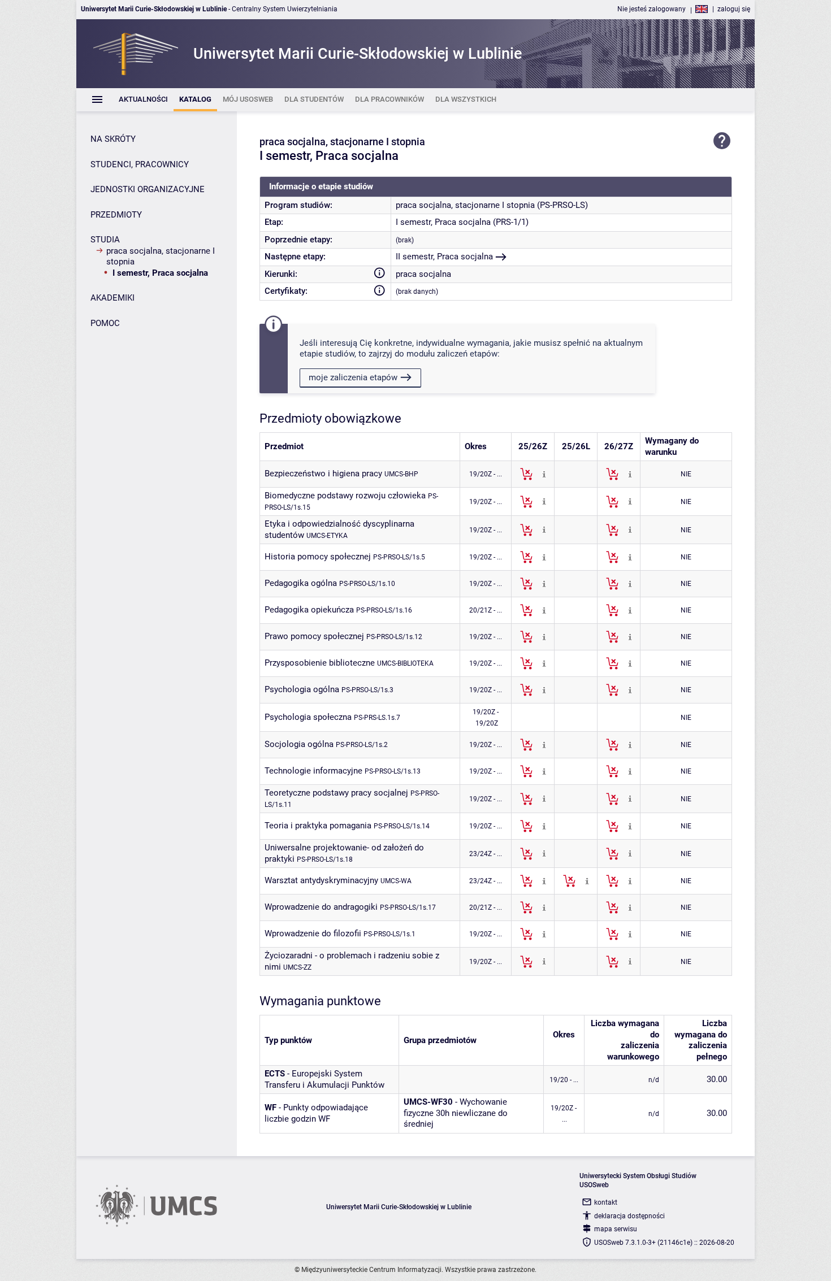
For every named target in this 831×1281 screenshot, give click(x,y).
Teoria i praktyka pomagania (318, 825)
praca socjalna (423, 274)
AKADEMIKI (112, 298)
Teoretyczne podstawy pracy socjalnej (336, 793)
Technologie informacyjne (313, 771)
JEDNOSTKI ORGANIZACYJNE (147, 189)
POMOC (105, 323)
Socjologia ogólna (299, 744)
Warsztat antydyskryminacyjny (321, 880)
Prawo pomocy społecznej (314, 636)
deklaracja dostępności (629, 1216)
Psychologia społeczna (308, 717)
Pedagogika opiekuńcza (309, 610)
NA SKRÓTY (113, 139)
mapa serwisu (615, 1229)
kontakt (605, 1202)
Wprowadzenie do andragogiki (321, 907)
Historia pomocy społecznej (318, 557)
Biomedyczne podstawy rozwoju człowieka (345, 495)
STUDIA (105, 240)
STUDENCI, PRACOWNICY (139, 164)
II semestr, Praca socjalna (444, 256)
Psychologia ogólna (302, 689)
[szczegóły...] (544, 473)
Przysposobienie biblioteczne (320, 663)
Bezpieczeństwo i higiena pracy (323, 473)
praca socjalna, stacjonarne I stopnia (160, 256)
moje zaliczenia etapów (353, 377)
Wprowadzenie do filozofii (313, 933)
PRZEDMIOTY (116, 215)
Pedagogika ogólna (301, 583)
